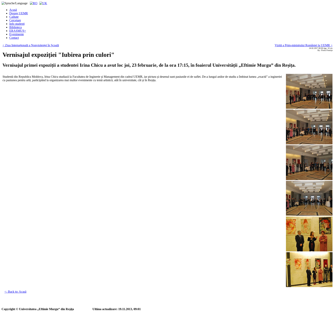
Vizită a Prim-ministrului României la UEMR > (303, 45)
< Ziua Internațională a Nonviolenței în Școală (31, 45)
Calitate (14, 16)
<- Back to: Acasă (15, 291)
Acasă (13, 9)
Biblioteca (15, 27)
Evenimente (16, 34)
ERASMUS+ (17, 30)
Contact (14, 37)
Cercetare (15, 20)
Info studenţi (17, 23)
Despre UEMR (18, 13)
